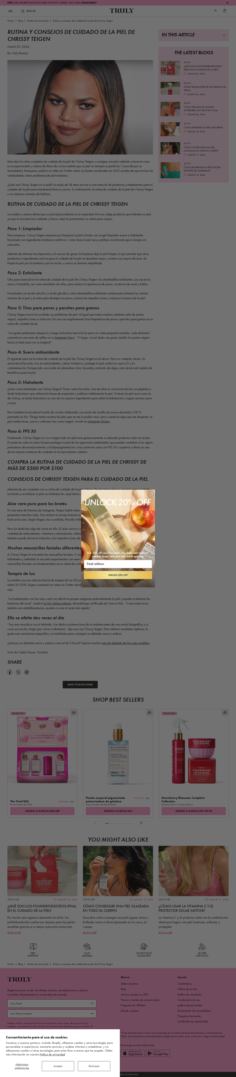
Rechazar (94, 1066)
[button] (118, 575)
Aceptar (58, 1066)
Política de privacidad (52, 1054)
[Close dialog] (151, 494)
